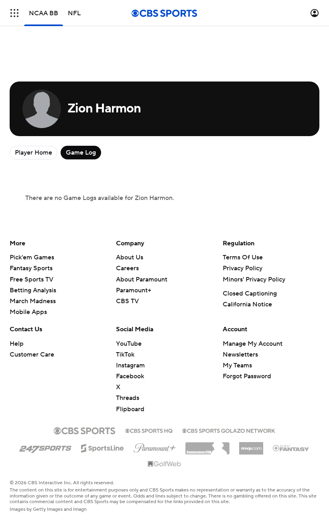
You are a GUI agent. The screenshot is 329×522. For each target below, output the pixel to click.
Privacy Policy (242, 268)
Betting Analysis (33, 290)
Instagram (130, 365)
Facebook (130, 376)
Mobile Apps (28, 312)
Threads (127, 398)
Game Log (81, 153)
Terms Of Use (243, 257)
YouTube (129, 344)
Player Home (33, 153)
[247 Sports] (45, 447)
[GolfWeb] (164, 464)
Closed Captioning (250, 294)
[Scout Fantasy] (291, 448)
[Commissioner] (207, 445)
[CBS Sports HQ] (149, 430)
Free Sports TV (31, 279)
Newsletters (240, 355)
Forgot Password (247, 376)
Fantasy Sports (31, 268)
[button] (14, 13)
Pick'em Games (32, 257)
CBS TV (127, 301)
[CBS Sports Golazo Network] (228, 430)
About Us (129, 257)
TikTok (125, 355)
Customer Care (32, 355)
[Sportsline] (102, 447)
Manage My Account (252, 344)
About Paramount (141, 279)
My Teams (237, 365)
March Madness (33, 301)
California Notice (247, 304)
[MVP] (251, 445)
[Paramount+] (155, 446)
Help (17, 344)
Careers (127, 268)
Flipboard (130, 409)
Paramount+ (133, 290)
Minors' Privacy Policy (254, 279)
